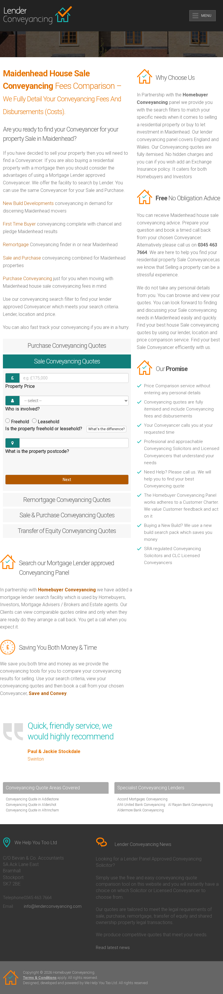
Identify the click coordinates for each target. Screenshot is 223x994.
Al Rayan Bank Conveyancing (190, 805)
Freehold (20, 421)
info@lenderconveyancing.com (53, 906)
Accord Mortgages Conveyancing (142, 799)
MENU (206, 16)
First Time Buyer (19, 224)
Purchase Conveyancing (27, 278)
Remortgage (16, 244)
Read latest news (113, 947)
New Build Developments (28, 203)
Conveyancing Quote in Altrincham (32, 810)
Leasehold (48, 421)
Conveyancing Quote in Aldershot (31, 805)
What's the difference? (106, 429)
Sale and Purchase (22, 258)
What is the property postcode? (37, 451)
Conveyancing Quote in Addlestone (32, 799)
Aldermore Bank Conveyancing (140, 810)
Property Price (20, 386)
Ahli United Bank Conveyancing (141, 805)
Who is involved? (22, 409)
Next (67, 479)
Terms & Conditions (40, 978)
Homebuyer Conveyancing (67, 590)
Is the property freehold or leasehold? (65, 428)
